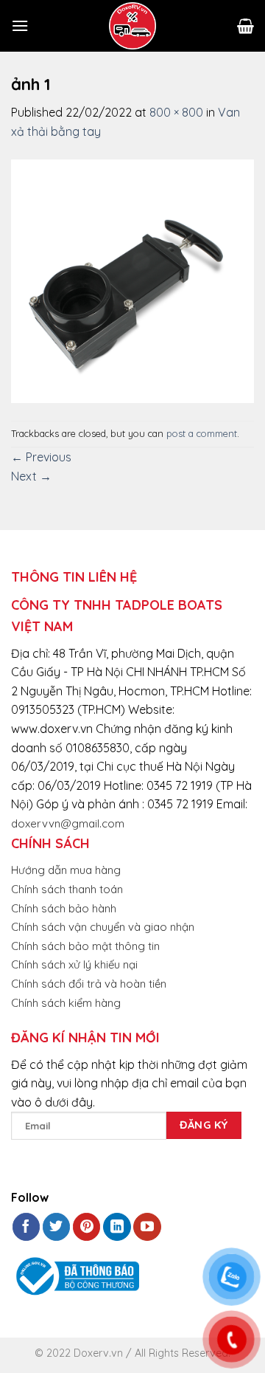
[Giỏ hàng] (245, 26)
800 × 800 (176, 112)
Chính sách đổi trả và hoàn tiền (88, 984)
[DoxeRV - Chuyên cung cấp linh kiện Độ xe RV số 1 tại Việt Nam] (132, 26)
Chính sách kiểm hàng (66, 1003)
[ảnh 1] (132, 279)
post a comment (201, 433)
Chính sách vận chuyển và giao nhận (102, 927)
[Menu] (20, 25)
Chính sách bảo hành (63, 908)
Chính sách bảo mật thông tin (85, 946)
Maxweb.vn (47, 1359)
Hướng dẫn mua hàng (66, 870)
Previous (41, 457)
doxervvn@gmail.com (67, 823)
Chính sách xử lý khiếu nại (74, 964)
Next (31, 476)
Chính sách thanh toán (67, 889)
